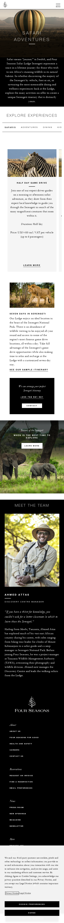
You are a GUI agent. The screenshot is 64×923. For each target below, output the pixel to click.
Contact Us (16, 756)
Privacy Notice (11, 893)
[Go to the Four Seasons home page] (5, 4)
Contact (32, 406)
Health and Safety (21, 744)
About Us (15, 731)
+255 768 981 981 (32, 397)
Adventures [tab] (29, 127)
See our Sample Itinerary (29, 369)
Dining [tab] (47, 127)
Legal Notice (25, 893)
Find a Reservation (21, 782)
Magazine (15, 820)
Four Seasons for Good (24, 738)
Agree (32, 913)
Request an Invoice (21, 776)
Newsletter (17, 826)
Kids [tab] (60, 127)
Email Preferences (21, 788)
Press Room (17, 807)
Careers (15, 750)
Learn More (32, 265)
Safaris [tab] (10, 127)
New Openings (18, 814)
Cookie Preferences (32, 904)
